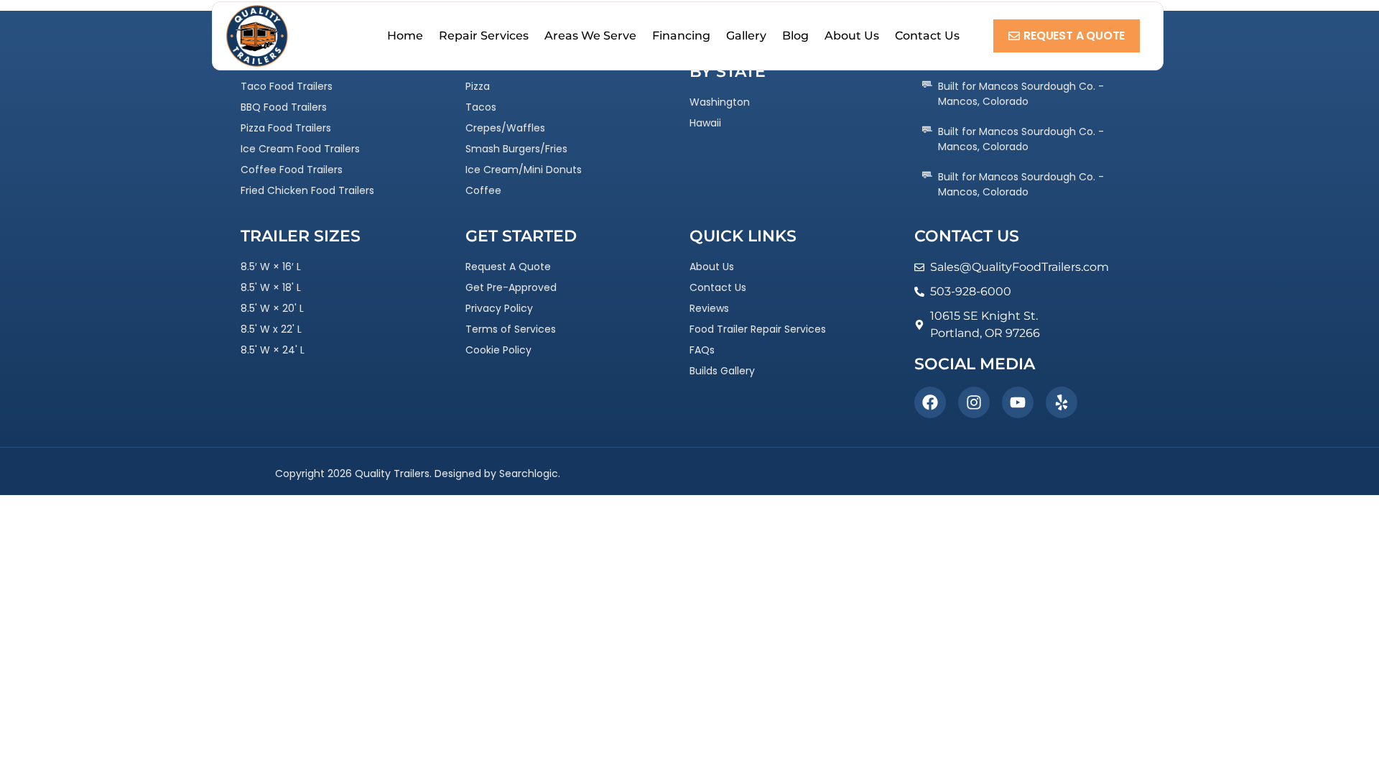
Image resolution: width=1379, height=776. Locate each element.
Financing (681, 35)
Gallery (746, 35)
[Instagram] (974, 402)
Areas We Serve (590, 35)
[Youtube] (1018, 402)
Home (405, 35)
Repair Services (484, 35)
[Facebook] (930, 402)
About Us (852, 35)
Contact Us (927, 35)
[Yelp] (1061, 402)
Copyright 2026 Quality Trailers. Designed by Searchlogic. (417, 473)
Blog (795, 35)
